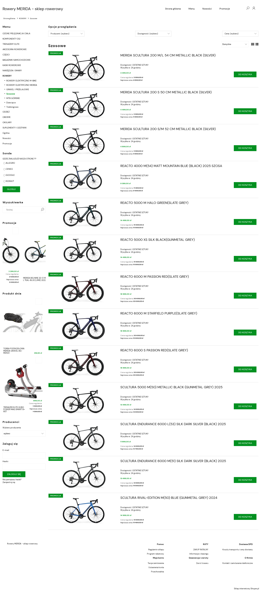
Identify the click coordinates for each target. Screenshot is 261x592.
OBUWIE (7, 117)
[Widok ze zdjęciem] (252, 44)
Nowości (7, 138)
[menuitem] (172, 9)
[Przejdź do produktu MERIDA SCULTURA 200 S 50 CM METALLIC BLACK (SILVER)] (83, 104)
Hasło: (6, 461)
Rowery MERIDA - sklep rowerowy (33, 8)
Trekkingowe (12, 107)
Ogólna (6, 133)
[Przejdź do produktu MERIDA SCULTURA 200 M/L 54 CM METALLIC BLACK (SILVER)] (83, 67)
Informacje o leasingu (198, 554)
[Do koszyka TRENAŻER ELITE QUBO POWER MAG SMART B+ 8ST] (39, 360)
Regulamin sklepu (156, 549)
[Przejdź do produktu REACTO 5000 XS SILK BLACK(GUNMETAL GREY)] (83, 250)
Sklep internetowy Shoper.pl (246, 588)
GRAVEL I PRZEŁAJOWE (17, 89)
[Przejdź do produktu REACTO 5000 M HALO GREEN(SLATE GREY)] (83, 214)
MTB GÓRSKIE (13, 98)
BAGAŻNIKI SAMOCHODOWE (17, 60)
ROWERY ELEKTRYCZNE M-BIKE (21, 80)
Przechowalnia (157, 571)
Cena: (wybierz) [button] (231, 33)
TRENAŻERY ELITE (11, 44)
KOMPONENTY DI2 (11, 38)
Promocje (7, 143)
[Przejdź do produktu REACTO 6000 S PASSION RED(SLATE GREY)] (83, 363)
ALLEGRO (10, 163)
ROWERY (7, 75)
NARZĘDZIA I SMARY (12, 70)
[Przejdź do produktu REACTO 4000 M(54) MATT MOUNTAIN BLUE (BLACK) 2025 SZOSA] (83, 177)
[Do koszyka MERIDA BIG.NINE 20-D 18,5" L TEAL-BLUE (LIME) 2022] (42, 231)
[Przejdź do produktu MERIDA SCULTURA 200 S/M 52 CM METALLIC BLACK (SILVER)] (83, 141)
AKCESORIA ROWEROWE (15, 49)
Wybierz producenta (12, 428)
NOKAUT (10, 181)
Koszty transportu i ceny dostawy (237, 549)
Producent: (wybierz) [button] (60, 33)
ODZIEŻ (6, 111)
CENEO (9, 169)
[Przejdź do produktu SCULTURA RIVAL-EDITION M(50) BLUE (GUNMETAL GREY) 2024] (83, 510)
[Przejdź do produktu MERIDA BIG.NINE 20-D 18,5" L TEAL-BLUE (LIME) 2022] (24, 251)
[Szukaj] (42, 210)
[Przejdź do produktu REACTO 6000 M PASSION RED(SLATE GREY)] (83, 289)
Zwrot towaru (202, 563)
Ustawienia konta (156, 567)
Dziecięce (11, 102)
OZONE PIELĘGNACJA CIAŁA (16, 33)
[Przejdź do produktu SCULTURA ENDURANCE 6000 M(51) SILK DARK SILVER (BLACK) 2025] (83, 474)
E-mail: (6, 450)
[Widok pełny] (256, 44)
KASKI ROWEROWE (12, 65)
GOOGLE (10, 175)
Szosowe (10, 93)
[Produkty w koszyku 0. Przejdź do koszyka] (241, 8)
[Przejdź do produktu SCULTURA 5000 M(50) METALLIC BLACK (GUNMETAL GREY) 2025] (83, 399)
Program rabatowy (155, 554)
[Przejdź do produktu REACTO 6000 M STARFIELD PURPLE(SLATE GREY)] (83, 326)
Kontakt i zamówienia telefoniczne (237, 563)
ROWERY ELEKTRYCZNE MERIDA (21, 85)
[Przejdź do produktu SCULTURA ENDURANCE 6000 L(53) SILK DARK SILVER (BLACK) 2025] (83, 437)
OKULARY (7, 122)
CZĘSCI (6, 54)
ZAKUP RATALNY (200, 549)
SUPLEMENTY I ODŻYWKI (14, 127)
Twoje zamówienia (156, 563)
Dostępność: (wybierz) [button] (148, 33)
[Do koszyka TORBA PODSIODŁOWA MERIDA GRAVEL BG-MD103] (39, 301)
